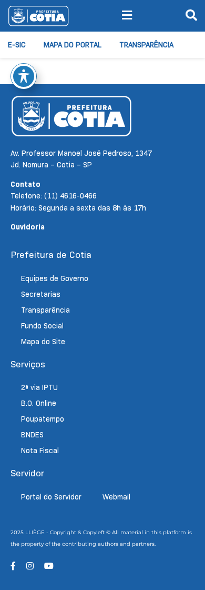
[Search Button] (191, 16)
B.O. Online (38, 403)
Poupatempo (42, 419)
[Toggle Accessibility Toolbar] (23, 76)
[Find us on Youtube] (49, 566)
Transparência (146, 44)
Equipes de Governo (54, 278)
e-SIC (17, 44)
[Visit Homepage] (38, 15)
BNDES (32, 434)
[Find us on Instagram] (30, 566)
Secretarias (40, 294)
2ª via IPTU (39, 387)
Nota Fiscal (40, 450)
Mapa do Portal (72, 44)
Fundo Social (42, 326)
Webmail (116, 497)
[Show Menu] (127, 16)
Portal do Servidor (51, 497)
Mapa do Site (43, 341)
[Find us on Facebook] (13, 566)
